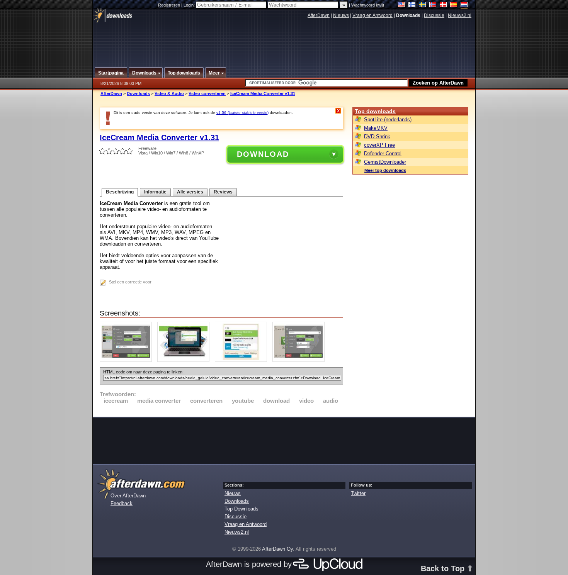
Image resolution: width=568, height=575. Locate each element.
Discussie (434, 15)
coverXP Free (379, 145)
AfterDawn (319, 15)
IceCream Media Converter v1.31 (262, 93)
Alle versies (190, 192)
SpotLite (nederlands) (388, 119)
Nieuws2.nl (459, 15)
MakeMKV (376, 128)
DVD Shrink (377, 136)
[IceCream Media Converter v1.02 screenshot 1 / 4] (128, 360)
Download (263, 154)
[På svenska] (422, 5)
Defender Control (382, 153)
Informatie (155, 192)
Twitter (358, 493)
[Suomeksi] (412, 5)
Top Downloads (241, 509)
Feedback (122, 503)
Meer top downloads (385, 170)
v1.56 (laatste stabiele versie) (242, 112)
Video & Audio (169, 93)
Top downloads (375, 111)
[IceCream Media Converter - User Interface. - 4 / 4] (300, 360)
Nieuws (341, 15)
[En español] (453, 5)
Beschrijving (120, 192)
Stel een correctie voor (130, 282)
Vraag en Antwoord (372, 15)
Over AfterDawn (128, 496)
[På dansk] (443, 5)
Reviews (223, 192)
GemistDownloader (385, 162)
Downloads (138, 93)
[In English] (401, 5)
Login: (190, 5)
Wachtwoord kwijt (367, 5)
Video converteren (207, 93)
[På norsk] (433, 5)
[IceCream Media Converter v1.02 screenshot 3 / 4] (243, 360)
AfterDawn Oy (277, 549)
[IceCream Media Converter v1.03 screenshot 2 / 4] (185, 360)
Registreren (169, 5)
